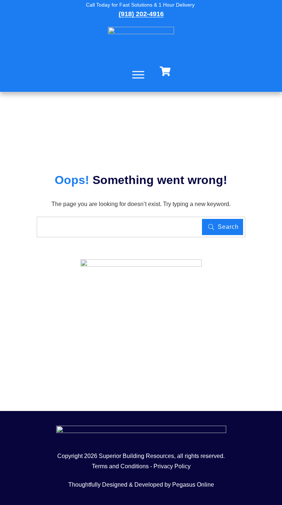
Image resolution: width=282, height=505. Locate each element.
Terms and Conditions (120, 466)
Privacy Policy (172, 466)
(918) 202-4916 (141, 14)
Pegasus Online (193, 484)
